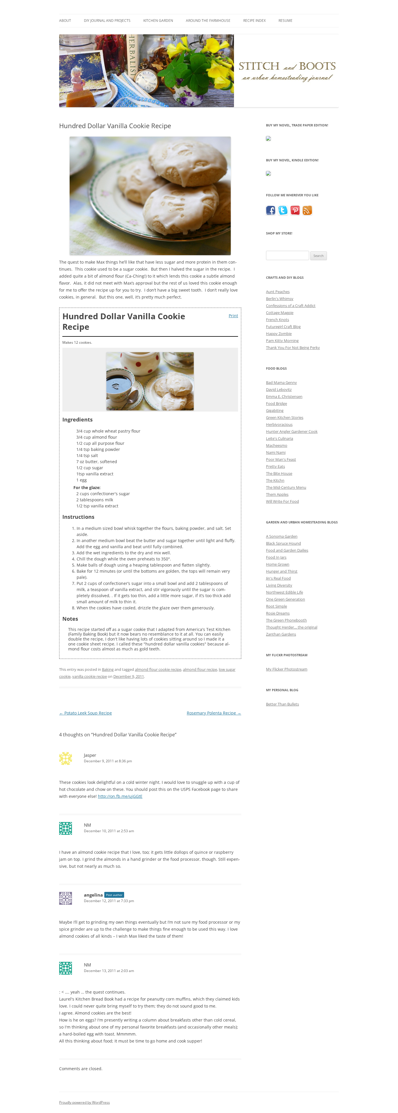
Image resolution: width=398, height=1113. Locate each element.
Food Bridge (276, 403)
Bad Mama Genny (281, 382)
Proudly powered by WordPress (84, 1102)
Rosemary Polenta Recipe (214, 713)
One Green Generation (285, 599)
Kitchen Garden (158, 20)
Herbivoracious (279, 424)
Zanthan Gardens (281, 634)
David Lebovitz (279, 389)
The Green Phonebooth (286, 620)
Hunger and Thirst (281, 571)
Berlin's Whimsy (279, 298)
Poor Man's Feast (281, 459)
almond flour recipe (200, 669)
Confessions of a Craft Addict (291, 305)
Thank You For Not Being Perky (293, 347)
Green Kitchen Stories (284, 417)
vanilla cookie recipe (89, 676)
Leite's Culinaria (279, 438)
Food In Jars (276, 557)
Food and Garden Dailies (287, 550)
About (65, 20)
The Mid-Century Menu (286, 487)
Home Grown (277, 564)
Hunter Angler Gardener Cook (292, 431)
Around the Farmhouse (208, 20)
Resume (286, 20)
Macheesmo (276, 445)
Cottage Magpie (279, 312)
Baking (108, 669)
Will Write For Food (282, 501)
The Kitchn (275, 480)
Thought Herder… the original (291, 627)
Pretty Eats (275, 466)
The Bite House (279, 473)
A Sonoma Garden (281, 536)
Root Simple (276, 606)
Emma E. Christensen (284, 396)
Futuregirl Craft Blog (283, 326)
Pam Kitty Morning (282, 340)
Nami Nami (276, 452)
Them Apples (277, 494)
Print (233, 315)
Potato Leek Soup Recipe (85, 713)
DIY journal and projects (107, 20)
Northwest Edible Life (284, 592)
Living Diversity (279, 585)
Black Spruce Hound (283, 543)
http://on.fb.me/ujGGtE (120, 796)
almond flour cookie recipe (158, 669)
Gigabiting (274, 410)
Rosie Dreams (278, 613)
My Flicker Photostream (286, 669)
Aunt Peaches (278, 291)
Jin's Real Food (278, 578)
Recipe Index (254, 20)
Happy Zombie (279, 333)
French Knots (277, 319)
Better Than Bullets (282, 704)
